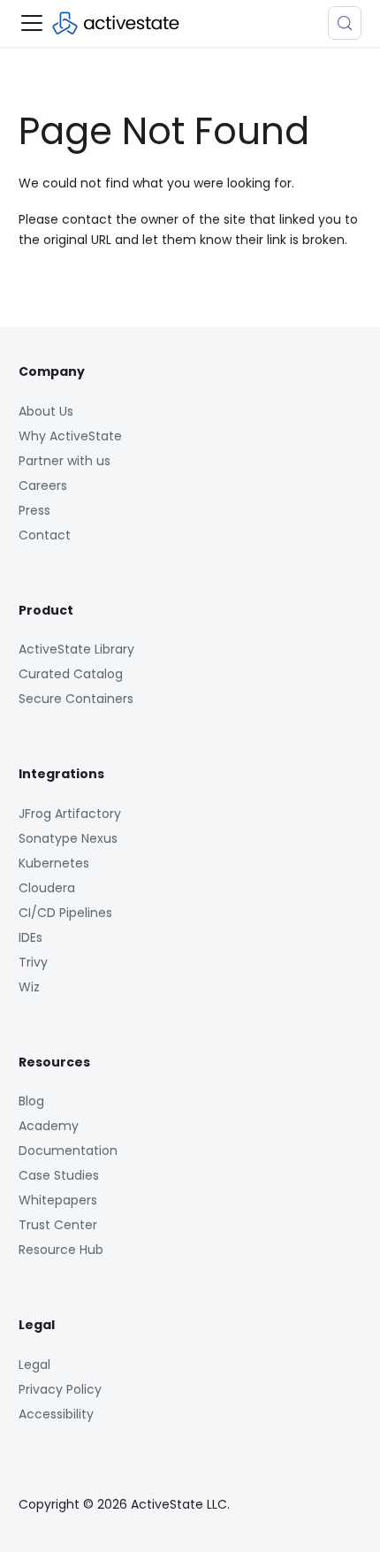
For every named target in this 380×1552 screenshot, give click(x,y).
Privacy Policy (60, 1389)
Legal (34, 1364)
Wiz (29, 987)
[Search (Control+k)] (344, 23)
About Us (46, 411)
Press (34, 510)
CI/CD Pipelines (65, 912)
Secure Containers (76, 698)
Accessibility (56, 1414)
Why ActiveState (70, 436)
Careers (43, 485)
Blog (31, 1101)
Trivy (33, 962)
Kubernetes (54, 863)
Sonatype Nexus (68, 838)
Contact (45, 535)
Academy (49, 1126)
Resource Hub (61, 1249)
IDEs (30, 937)
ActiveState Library (76, 649)
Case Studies (59, 1175)
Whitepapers (58, 1200)
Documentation (68, 1150)
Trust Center (58, 1225)
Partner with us (64, 461)
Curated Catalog (71, 674)
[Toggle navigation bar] (32, 23)
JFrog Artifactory (70, 813)
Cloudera (47, 888)
